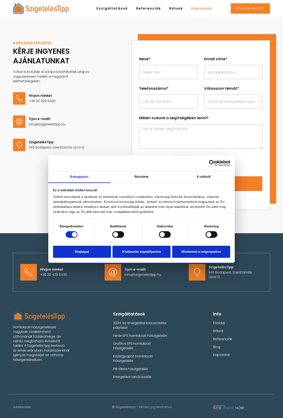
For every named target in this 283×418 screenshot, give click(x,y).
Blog (216, 346)
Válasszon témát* (221, 88)
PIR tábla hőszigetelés (130, 369)
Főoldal (219, 323)
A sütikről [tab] (204, 176)
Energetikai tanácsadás (132, 376)
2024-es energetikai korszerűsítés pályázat (140, 325)
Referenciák (148, 8)
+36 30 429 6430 (42, 101)
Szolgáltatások (112, 8)
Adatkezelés (22, 407)
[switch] (118, 234)
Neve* (144, 58)
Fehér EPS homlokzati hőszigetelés (140, 335)
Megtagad (82, 252)
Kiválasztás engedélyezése (141, 252)
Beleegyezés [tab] (79, 176)
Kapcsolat (202, 8)
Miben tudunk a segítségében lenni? (173, 117)
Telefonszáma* (153, 88)
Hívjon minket (250, 8)
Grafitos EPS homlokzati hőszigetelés (132, 346)
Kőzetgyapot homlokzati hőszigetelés (133, 358)
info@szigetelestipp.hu (47, 124)
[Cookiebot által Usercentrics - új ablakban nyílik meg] (212, 163)
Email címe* (215, 58)
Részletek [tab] (141, 176)
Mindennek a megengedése (201, 252)
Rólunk (176, 8)
